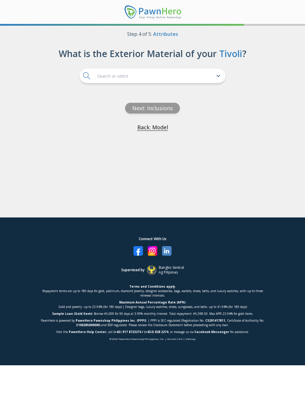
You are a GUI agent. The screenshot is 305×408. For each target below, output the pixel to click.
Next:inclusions (152, 108)
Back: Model (152, 127)
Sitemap (190, 338)
